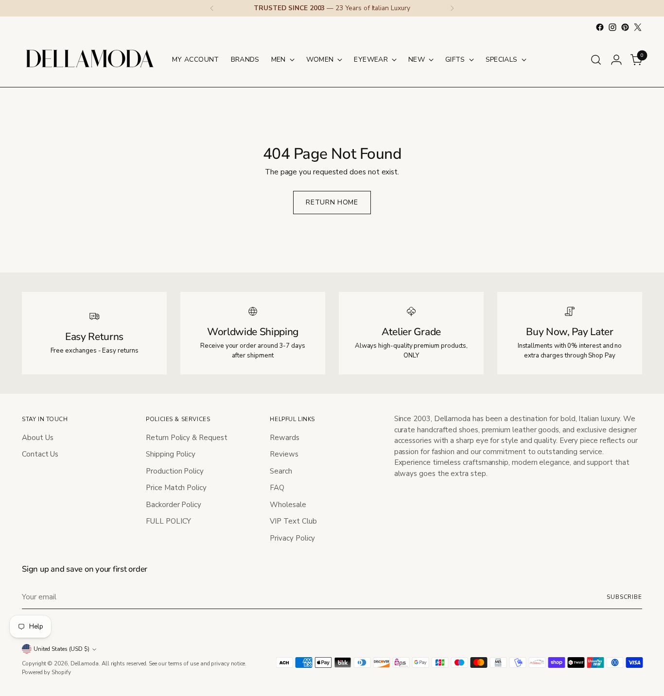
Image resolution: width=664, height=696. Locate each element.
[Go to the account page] (616, 59)
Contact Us (40, 454)
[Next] (452, 8)
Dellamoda (84, 663)
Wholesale (288, 504)
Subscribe (624, 597)
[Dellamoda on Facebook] (599, 27)
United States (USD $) (61, 649)
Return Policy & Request (186, 437)
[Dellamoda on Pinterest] (625, 27)
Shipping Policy (170, 454)
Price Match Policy (176, 487)
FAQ (277, 487)
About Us (37, 437)
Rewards (284, 437)
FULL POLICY (168, 521)
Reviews (284, 454)
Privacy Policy (292, 538)
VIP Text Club (293, 521)
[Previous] (212, 8)
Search (281, 471)
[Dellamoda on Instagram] (612, 27)
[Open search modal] (596, 59)
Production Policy (175, 471)
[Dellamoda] (90, 59)
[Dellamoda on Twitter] (637, 27)
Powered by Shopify (46, 672)
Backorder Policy (173, 504)
